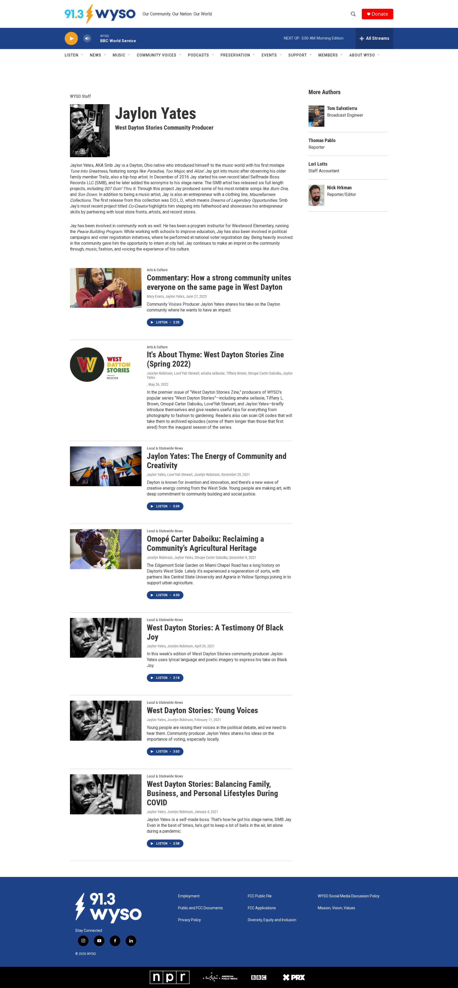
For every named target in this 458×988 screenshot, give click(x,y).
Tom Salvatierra (342, 108)
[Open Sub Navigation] (82, 55)
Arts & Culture (157, 270)
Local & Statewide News (165, 448)
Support (297, 55)
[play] (71, 39)
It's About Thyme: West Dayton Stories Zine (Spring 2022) (215, 359)
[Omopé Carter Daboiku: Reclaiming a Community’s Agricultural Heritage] (106, 549)
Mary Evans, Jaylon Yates (165, 296)
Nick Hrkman (339, 187)
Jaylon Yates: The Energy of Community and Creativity (217, 460)
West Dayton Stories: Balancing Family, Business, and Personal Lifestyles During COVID (212, 793)
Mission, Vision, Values (336, 908)
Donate (380, 14)
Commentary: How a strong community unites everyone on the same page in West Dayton (219, 282)
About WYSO (362, 55)
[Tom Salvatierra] (316, 116)
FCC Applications (262, 908)
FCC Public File (260, 896)
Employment (189, 896)
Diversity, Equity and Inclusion (272, 920)
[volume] (87, 39)
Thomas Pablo (322, 140)
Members (328, 55)
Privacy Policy (189, 920)
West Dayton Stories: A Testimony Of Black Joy (215, 632)
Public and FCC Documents (200, 908)
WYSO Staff (80, 96)
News (95, 55)
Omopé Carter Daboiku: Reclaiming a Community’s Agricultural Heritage (205, 543)
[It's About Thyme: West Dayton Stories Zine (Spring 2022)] (106, 365)
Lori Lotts (318, 164)
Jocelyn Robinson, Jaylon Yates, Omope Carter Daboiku (187, 557)
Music (119, 55)
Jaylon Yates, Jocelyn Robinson (170, 646)
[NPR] (170, 977)
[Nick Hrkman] (316, 195)
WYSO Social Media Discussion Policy (349, 896)
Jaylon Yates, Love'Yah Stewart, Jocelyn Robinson (183, 474)
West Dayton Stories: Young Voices (202, 710)
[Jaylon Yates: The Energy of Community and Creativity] (106, 466)
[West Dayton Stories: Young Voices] (106, 720)
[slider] (95, 38)
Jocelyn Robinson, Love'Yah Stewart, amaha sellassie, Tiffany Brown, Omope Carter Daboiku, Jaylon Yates (220, 375)
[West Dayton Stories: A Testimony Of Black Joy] (106, 638)
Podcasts (198, 55)
